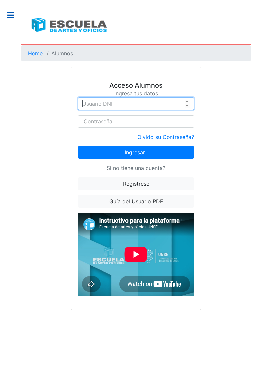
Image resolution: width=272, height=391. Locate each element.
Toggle (14, 15)
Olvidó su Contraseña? (165, 137)
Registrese (136, 183)
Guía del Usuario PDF (136, 201)
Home (35, 53)
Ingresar (135, 152)
